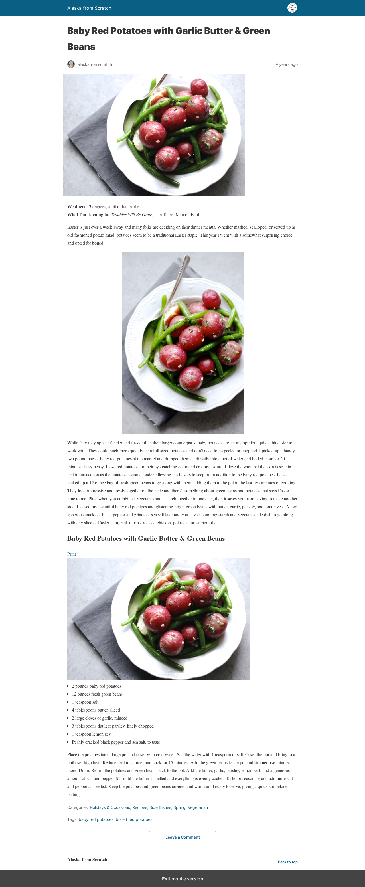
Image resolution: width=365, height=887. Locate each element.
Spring (179, 807)
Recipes (139, 807)
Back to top (288, 862)
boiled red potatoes (134, 819)
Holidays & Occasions (110, 807)
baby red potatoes (96, 819)
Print (71, 554)
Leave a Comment (182, 837)
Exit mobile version (182, 879)
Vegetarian (198, 807)
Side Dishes (160, 807)
